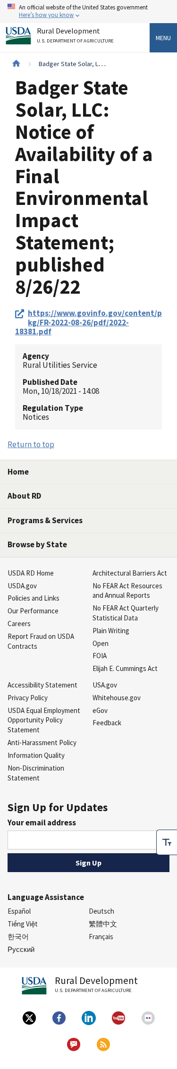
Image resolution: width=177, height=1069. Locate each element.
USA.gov (105, 684)
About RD (24, 496)
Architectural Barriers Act (130, 572)
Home (18, 472)
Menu (163, 38)
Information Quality (36, 755)
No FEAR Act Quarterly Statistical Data (126, 612)
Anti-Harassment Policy (42, 742)
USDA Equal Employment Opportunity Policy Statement (44, 720)
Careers (19, 623)
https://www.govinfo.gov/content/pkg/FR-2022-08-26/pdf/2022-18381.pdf (88, 322)
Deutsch (101, 911)
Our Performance (33, 610)
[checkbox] (166, 842)
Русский (21, 949)
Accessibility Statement (42, 684)
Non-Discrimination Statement (36, 773)
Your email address (42, 822)
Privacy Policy (28, 697)
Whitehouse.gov (117, 697)
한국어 (18, 936)
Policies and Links (33, 598)
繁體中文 (103, 923)
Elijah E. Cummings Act (125, 668)
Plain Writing (111, 630)
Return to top (31, 444)
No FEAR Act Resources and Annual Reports (127, 590)
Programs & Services (45, 520)
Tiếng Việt (23, 923)
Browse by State (37, 544)
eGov (100, 710)
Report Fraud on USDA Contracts (41, 641)
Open (101, 643)
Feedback (107, 722)
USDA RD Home (31, 572)
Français (101, 936)
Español (19, 911)
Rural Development (75, 35)
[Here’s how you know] (88, 11)
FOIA (100, 655)
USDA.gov (22, 585)
